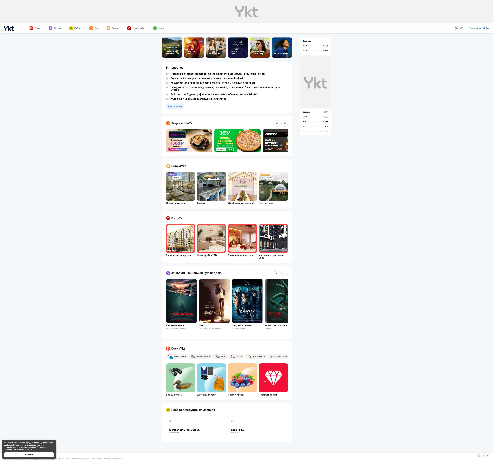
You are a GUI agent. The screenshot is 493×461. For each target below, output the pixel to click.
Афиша (57, 28)
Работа (77, 28)
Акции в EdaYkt (182, 123)
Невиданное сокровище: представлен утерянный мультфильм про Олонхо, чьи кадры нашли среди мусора (225, 88)
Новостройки (138, 28)
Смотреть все (175, 106)
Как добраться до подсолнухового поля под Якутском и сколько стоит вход (213, 83)
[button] (277, 123)
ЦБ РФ (325, 112)
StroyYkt (177, 218)
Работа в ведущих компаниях (193, 410)
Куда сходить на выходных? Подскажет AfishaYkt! (198, 99)
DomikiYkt (178, 166)
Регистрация (475, 28)
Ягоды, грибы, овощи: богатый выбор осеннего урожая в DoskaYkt (207, 78)
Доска (37, 28)
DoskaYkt (178, 348)
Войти (486, 28)
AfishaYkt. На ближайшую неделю (196, 273)
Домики (115, 28)
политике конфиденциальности (18, 449)
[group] (189, 140)
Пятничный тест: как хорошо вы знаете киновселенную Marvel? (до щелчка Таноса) (218, 74)
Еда (96, 28)
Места (161, 28)
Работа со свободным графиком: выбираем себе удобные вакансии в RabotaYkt (215, 94)
